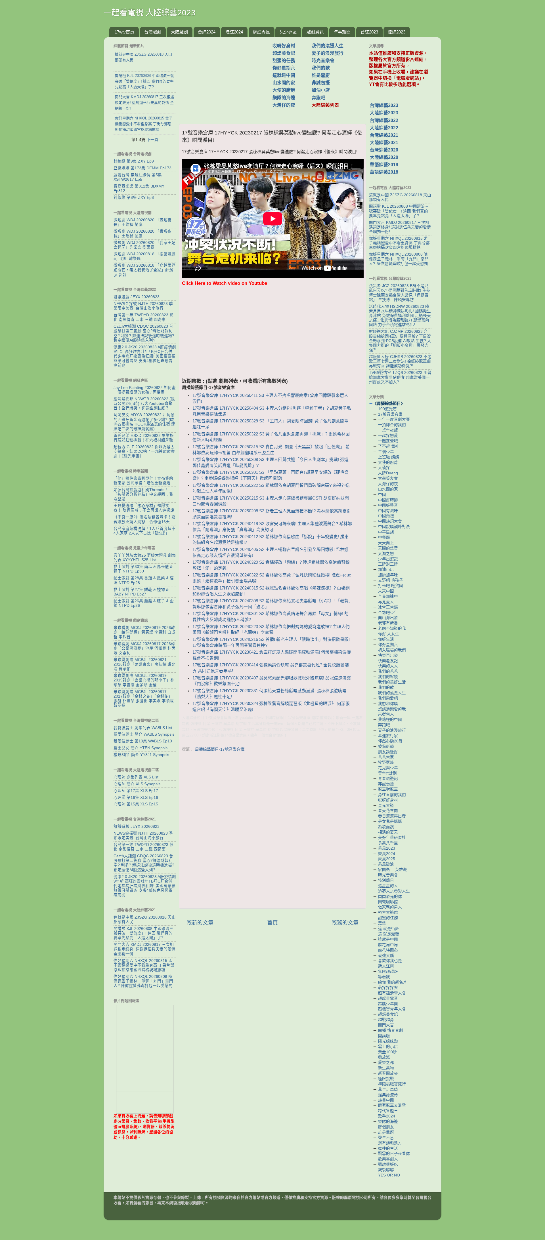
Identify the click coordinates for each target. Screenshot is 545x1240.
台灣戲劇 (152, 32)
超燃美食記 (283, 53)
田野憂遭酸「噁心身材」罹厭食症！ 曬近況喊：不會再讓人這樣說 (144, 508)
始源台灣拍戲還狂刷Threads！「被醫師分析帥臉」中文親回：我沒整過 (143, 494)
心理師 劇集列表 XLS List (136, 777)
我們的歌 (321, 68)
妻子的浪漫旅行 (327, 53)
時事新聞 (342, 32)
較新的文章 (199, 923)
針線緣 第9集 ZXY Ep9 (134, 161)
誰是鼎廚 (321, 75)
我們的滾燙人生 (327, 45)
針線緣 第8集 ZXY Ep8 (134, 197)
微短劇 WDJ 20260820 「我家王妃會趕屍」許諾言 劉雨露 (144, 245)
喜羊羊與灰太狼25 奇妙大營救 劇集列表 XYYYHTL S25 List (145, 557)
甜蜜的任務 (283, 60)
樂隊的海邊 (283, 97)
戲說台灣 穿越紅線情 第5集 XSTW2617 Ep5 (138, 177)
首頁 (272, 923)
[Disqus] (272, 831)
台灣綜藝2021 (384, 135)
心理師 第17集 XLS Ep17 (136, 791)
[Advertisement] (228, 77)
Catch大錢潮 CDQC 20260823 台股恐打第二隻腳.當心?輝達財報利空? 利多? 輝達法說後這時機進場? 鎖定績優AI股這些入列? (144, 333)
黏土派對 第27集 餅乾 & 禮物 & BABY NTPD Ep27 (141, 592)
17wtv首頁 (124, 32)
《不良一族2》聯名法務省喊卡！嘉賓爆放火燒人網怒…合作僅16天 (144, 519)
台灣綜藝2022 (384, 120)
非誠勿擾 (321, 82)
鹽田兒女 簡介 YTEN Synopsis (140, 748)
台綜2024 (206, 32)
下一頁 (152, 139)
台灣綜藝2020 (384, 150)
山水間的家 (283, 82)
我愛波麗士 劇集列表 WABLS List (143, 728)
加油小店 (321, 90)
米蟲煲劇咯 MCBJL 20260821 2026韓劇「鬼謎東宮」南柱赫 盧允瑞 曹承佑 (144, 664)
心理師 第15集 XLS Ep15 (136, 804)
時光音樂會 (323, 60)
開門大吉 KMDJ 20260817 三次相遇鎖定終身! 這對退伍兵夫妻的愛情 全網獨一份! (144, 949)
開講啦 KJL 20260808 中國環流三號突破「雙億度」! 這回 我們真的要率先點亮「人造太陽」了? (143, 933)
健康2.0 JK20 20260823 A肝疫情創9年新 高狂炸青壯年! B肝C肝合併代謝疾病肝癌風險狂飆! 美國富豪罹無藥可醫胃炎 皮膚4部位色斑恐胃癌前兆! (145, 356)
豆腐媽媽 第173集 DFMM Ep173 (142, 168)
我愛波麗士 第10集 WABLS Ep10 (143, 741)
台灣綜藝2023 (384, 105)
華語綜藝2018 (384, 172)
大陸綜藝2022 (384, 127)
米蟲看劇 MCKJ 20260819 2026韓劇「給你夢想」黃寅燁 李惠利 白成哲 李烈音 (144, 632)
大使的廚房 (283, 90)
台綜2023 (369, 32)
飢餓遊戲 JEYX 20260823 (137, 297)
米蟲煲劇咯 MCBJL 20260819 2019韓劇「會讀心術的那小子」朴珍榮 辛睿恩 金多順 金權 (144, 680)
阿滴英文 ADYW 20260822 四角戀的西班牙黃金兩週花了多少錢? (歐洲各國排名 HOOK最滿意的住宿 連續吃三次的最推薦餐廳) (144, 422)
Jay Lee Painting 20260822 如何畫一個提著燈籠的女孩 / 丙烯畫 (145, 390)
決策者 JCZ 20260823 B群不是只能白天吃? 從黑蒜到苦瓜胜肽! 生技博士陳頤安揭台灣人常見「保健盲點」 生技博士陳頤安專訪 (399, 293)
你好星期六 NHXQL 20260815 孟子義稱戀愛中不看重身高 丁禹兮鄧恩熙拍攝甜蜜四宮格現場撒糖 (144, 965)
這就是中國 (283, 75)
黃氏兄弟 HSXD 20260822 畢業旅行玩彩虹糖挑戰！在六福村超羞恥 (144, 437)
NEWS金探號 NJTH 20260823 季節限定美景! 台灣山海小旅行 (143, 306)
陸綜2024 (234, 32)
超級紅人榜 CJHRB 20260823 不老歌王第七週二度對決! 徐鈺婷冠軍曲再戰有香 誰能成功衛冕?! (400, 361)
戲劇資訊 (315, 32)
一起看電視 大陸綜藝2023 (150, 12)
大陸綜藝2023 (384, 112)
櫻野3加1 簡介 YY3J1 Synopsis (141, 755)
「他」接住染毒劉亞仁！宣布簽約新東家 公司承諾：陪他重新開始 (143, 480)
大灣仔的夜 (283, 105)
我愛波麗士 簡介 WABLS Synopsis (144, 734)
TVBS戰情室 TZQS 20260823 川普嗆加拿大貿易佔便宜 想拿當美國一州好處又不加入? (400, 377)
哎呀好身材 (283, 45)
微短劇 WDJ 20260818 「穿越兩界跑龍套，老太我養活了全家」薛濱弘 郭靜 (144, 270)
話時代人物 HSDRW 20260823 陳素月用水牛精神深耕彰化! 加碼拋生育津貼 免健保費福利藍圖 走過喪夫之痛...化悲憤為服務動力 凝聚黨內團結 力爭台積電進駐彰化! (400, 315)
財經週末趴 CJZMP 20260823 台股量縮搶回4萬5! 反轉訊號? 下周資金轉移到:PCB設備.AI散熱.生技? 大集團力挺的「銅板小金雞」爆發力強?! (400, 340)
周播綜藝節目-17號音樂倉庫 (220, 749)
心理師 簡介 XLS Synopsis (137, 784)
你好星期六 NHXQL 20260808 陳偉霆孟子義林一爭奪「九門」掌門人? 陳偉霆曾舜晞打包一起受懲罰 (143, 981)
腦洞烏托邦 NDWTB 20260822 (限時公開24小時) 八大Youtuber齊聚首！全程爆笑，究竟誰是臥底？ (144, 403)
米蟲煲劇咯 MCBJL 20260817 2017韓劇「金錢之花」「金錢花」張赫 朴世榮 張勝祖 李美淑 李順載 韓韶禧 (144, 699)
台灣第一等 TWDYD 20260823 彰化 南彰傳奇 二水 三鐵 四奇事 (143, 317)
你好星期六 (283, 68)
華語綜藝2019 (384, 164)
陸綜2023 (396, 32)
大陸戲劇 (179, 32)
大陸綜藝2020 (384, 157)
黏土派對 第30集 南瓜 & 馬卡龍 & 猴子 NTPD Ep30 (143, 569)
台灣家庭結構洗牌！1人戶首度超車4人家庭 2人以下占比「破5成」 (144, 531)
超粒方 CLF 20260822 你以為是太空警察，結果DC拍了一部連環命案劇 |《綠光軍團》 (144, 451)
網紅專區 (261, 32)
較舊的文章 (345, 923)
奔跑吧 (318, 97)
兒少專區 (288, 32)
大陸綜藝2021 (384, 142)
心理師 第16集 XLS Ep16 (136, 797)
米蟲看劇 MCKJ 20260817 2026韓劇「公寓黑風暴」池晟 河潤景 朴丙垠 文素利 (144, 648)
